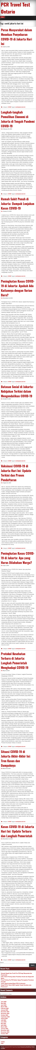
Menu (2, 17)
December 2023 (5, 1030)
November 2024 (5, 1013)
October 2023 (4, 1033)
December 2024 (5, 1011)
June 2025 (3, 1001)
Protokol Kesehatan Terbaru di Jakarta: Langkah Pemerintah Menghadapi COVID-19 (14, 660)
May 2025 (3, 1003)
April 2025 (3, 1005)
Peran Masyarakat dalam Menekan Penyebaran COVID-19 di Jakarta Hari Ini (16, 37)
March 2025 (4, 1006)
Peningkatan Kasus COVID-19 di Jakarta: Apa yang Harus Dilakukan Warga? (17, 558)
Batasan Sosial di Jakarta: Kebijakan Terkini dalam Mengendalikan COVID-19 (17, 391)
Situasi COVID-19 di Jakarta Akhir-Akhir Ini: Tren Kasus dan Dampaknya (16, 758)
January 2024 (4, 1028)
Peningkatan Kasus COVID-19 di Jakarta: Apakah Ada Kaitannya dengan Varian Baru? (17, 288)
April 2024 (3, 1025)
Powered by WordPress (26, 1046)
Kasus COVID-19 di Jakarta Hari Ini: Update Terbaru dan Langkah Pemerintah (17, 831)
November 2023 (5, 1032)
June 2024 (3, 1022)
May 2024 (3, 1023)
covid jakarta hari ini (20, 107)
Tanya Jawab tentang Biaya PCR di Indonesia (13, 983)
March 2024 (4, 1027)
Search (2, 962)
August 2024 (4, 1018)
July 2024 (3, 1020)
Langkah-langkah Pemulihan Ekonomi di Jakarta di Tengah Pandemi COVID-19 (18, 119)
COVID (9, 107)
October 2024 (4, 1015)
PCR (2, 1043)
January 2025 (4, 1010)
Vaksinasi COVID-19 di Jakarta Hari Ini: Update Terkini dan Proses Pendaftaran (16, 473)
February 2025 (5, 1008)
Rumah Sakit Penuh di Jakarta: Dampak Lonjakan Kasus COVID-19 (17, 203)
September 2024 (5, 1017)
